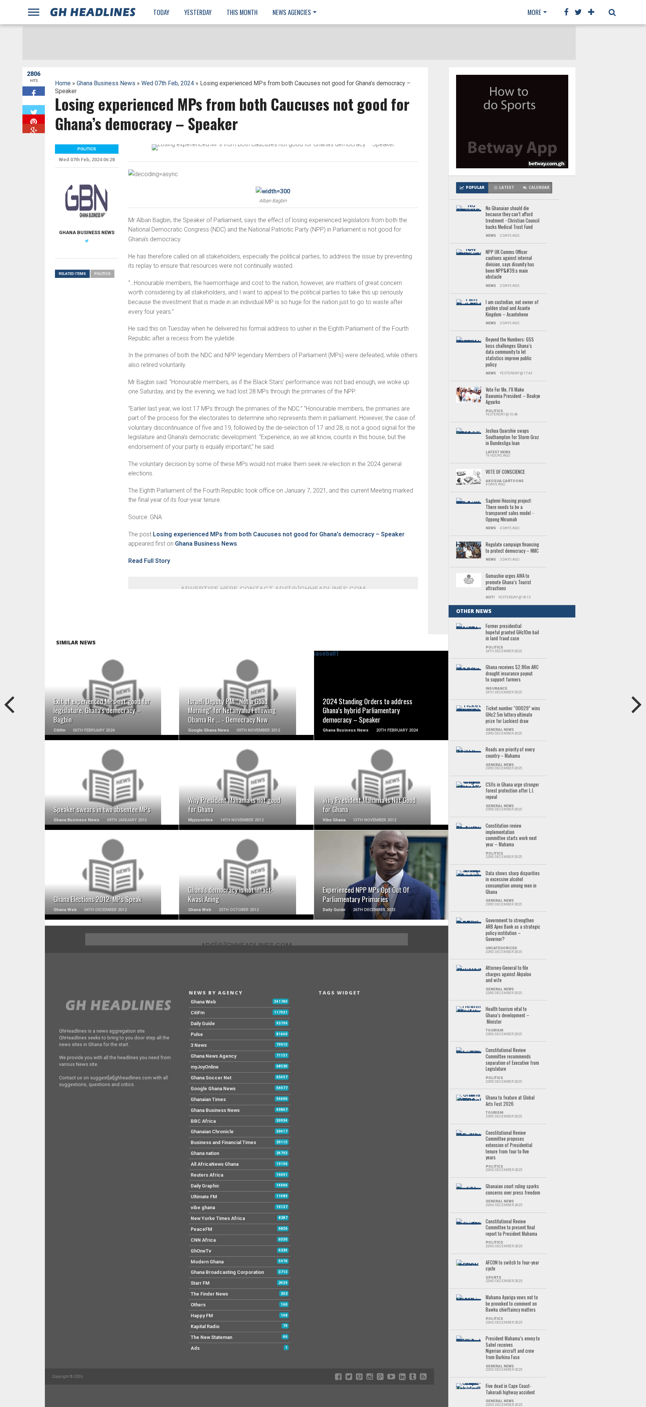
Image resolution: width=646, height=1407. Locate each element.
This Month (242, 12)
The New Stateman (211, 1337)
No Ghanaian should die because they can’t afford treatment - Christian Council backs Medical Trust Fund (512, 217)
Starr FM (200, 1283)
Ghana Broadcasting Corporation (227, 1272)
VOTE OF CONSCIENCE (505, 472)
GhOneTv (201, 1251)
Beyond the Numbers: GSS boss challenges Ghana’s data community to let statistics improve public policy (510, 352)
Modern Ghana (207, 1262)
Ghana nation (205, 1153)
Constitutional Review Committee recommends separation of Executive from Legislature (512, 1059)
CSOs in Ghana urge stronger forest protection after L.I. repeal (512, 791)
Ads (195, 1348)
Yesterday (198, 12)
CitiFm (197, 1012)
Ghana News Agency (213, 1056)
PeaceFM (201, 1229)
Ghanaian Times (208, 1099)
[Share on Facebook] (33, 91)
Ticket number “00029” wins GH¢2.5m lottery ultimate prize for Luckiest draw (513, 714)
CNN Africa (203, 1240)
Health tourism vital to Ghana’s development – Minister (507, 1015)
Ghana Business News (106, 83)
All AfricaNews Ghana (215, 1164)
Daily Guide (203, 1023)
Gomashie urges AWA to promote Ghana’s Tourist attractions (508, 582)
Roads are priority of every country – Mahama (510, 753)
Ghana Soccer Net (211, 1077)
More (534, 12)
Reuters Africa (207, 1175)
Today (161, 12)
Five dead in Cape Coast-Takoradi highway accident (510, 1389)
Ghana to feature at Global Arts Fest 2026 (510, 1101)
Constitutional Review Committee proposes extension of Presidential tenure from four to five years (509, 1145)
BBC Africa (203, 1121)
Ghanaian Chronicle (212, 1131)
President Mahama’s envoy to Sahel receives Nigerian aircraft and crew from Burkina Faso (513, 1348)
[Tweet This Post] (33, 109)
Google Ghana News (213, 1088)
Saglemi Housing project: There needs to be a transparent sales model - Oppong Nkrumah (509, 510)
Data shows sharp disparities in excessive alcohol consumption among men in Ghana (513, 882)
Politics (102, 274)
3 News (199, 1045)
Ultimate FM (204, 1196)
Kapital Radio (205, 1326)
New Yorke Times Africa (218, 1218)
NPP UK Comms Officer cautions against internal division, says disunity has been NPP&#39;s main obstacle (510, 264)
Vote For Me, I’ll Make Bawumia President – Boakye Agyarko (513, 396)
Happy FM (202, 1315)
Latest (506, 187)
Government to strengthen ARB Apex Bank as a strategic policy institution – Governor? (513, 929)
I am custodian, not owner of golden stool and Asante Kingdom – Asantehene (512, 308)
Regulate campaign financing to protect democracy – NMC (512, 548)
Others (198, 1305)
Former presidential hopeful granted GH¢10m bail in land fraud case (512, 632)
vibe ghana (203, 1207)
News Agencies (292, 12)
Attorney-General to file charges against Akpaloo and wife (508, 974)
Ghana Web (203, 1002)
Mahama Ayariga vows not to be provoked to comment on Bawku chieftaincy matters (512, 1303)
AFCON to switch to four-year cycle (512, 1266)
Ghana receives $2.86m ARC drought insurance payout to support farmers (512, 673)
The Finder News (209, 1294)
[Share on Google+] (33, 128)
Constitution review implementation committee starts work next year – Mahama (511, 835)
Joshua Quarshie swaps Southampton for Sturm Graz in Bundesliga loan (512, 437)
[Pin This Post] (33, 119)
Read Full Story (149, 560)
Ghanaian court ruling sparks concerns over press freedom (513, 1189)
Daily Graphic (205, 1186)
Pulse (197, 1034)
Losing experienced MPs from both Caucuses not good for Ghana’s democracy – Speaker (278, 534)
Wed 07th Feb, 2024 (167, 83)
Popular (475, 187)
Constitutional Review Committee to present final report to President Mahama (511, 1228)
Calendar (539, 187)
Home (63, 83)
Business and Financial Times (223, 1142)
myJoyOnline (205, 1067)
